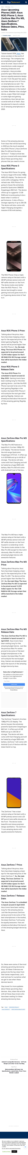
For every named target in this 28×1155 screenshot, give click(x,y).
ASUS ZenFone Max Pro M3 (18, 1009)
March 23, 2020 (16, 35)
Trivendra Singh (6, 35)
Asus (12, 7)
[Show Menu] (2, 2)
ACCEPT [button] (14, 1151)
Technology (7, 7)
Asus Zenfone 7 (6, 1009)
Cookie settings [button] (6, 1151)
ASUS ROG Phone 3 (14, 1007)
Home (2, 7)
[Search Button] (26, 2)
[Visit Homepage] (14, 2)
